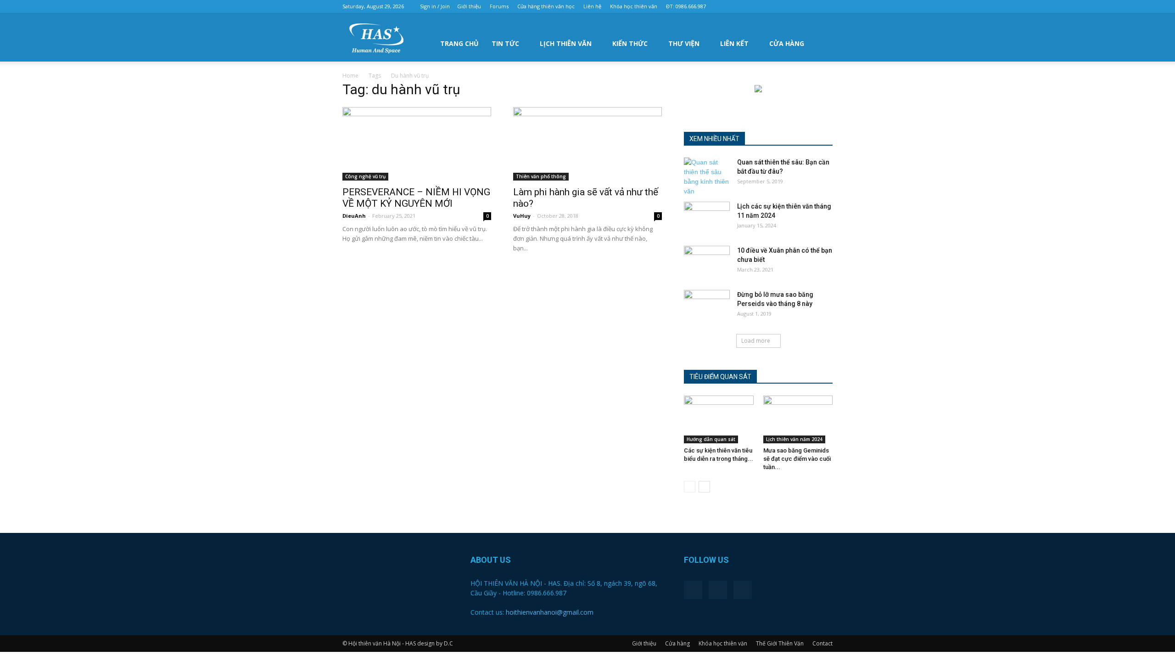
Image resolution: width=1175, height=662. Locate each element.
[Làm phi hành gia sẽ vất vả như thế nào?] (587, 144)
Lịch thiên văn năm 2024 (794, 439)
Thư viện (683, 43)
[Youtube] (826, 6)
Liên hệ (592, 6)
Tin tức (505, 43)
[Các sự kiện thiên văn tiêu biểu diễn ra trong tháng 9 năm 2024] (719, 419)
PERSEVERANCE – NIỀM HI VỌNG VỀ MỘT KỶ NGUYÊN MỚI (416, 198)
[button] (822, 43)
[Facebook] (795, 6)
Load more (755, 341)
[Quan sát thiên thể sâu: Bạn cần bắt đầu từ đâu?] (707, 177)
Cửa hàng (786, 43)
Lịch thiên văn (566, 43)
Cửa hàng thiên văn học (546, 6)
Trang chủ (459, 43)
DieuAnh (354, 215)
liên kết (734, 43)
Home (350, 75)
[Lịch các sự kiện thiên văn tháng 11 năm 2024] (707, 218)
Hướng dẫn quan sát (711, 439)
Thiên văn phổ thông (541, 176)
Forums (499, 6)
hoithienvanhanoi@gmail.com (549, 612)
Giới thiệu (469, 6)
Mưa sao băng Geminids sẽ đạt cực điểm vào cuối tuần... (797, 458)
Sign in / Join (435, 6)
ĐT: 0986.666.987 (686, 6)
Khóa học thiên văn (633, 6)
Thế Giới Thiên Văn (780, 643)
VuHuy (522, 215)
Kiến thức (630, 43)
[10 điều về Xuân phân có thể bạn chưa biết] (707, 262)
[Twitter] (810, 6)
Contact (822, 643)
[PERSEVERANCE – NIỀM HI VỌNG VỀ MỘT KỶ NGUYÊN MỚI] (416, 144)
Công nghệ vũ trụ (365, 176)
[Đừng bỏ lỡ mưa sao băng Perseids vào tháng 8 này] (707, 306)
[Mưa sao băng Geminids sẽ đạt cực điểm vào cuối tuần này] (798, 419)
